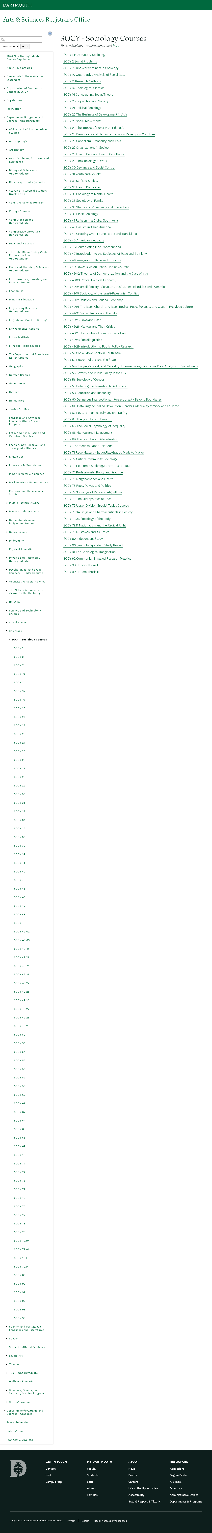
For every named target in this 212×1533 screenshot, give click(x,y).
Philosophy (16, 540)
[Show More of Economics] (6, 291)
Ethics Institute (19, 337)
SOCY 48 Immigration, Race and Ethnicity (92, 260)
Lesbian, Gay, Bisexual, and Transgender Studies (27, 446)
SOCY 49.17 (21, 966)
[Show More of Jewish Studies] (6, 409)
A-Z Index (176, 1482)
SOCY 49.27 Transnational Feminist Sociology (94, 333)
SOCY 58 (20, 1086)
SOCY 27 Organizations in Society (86, 147)
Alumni (91, 1488)
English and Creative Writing (28, 320)
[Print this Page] (50, 33)
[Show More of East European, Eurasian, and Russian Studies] (6, 279)
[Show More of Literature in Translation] (6, 465)
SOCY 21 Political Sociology (82, 108)
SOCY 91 (19, 1292)
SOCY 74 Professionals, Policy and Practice (93, 472)
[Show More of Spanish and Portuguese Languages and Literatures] (6, 1326)
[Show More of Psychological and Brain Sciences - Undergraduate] (6, 569)
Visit (48, 1475)
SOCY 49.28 (21, 1017)
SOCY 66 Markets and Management (87, 432)
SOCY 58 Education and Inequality (87, 393)
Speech (14, 1338)
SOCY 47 (19, 906)
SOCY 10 (19, 674)
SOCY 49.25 (21, 991)
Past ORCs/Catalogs (20, 1439)
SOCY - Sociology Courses (29, 639)
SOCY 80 (20, 1275)
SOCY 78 (19, 1223)
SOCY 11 (19, 682)
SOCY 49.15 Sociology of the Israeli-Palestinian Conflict (101, 293)
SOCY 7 (19, 665)
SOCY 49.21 (21, 974)
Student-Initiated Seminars (27, 1347)
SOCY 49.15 (21, 957)
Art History (16, 149)
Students (92, 1475)
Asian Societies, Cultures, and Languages (29, 160)
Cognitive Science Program (26, 202)
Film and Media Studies (24, 345)
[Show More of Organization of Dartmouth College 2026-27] (4, 88)
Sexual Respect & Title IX (144, 1501)
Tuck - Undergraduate (23, 1373)
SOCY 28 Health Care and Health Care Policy (94, 154)
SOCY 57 (19, 1077)
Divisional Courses (21, 243)
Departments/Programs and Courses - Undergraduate (25, 119)
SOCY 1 (18, 648)
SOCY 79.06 (22, 1249)
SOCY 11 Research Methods (82, 81)
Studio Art (16, 1356)
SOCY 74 (19, 1189)
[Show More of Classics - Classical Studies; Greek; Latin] (6, 190)
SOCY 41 (19, 863)
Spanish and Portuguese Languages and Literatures (26, 1328)
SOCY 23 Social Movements (82, 121)
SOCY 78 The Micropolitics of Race (87, 499)
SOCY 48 (20, 914)
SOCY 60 (20, 1095)
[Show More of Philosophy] (6, 540)
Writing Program (20, 1402)
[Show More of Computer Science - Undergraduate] (6, 219)
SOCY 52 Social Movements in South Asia (92, 353)
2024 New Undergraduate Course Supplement (23, 57)
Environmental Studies (24, 328)
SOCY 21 (19, 717)
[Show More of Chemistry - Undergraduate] (6, 182)
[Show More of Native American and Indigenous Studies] (6, 520)
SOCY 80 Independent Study (83, 538)
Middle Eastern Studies (24, 503)
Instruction (14, 109)
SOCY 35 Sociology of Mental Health (88, 194)
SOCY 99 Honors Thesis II (81, 572)
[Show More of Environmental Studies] (6, 328)
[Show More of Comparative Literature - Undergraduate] (6, 231)
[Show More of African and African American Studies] (6, 129)
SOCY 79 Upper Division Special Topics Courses (96, 505)
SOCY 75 (19, 1198)
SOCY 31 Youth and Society (82, 174)
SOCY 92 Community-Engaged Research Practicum (98, 558)
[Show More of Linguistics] (6, 456)
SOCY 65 (20, 1129)
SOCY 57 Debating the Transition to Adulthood (95, 386)
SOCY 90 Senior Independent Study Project (93, 545)
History (14, 392)
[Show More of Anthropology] (6, 141)
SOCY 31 (19, 803)
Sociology (15, 631)
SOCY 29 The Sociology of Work (85, 161)
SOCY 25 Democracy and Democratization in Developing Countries (109, 134)
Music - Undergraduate (24, 511)
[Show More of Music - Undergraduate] (6, 511)
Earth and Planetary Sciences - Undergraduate (29, 268)
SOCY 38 (20, 845)
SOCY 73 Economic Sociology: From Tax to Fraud (97, 465)
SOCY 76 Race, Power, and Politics (87, 485)
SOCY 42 (19, 871)
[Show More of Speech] (6, 1338)
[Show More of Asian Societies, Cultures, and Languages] (6, 158)
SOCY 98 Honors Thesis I (80, 565)
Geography (16, 366)
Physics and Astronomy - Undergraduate (25, 559)
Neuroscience (18, 532)
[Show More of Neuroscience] (6, 532)
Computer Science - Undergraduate (22, 221)
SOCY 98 (20, 1309)
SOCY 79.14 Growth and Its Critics (86, 532)
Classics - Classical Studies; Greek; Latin (28, 192)
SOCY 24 (19, 742)
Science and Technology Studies (25, 612)
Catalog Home (16, 1431)
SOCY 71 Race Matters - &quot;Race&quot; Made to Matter (103, 452)
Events (132, 1475)
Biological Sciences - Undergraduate (23, 172)
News (131, 1469)
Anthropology (18, 141)
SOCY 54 (20, 1052)
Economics (16, 291)
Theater (14, 1364)
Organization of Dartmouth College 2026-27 (24, 90)
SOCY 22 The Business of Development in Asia (95, 114)
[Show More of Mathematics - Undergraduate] (6, 482)
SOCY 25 (19, 751)
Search (25, 46)
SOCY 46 (20, 897)
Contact (51, 1469)
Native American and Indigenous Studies (22, 521)
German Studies (19, 375)
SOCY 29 (19, 785)
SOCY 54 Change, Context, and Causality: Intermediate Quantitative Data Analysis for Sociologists (130, 366)
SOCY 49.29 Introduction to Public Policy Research (98, 346)
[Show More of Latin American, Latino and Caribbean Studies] (6, 433)
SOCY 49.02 (22, 931)
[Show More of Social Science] (6, 622)
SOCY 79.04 (22, 1241)
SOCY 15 (19, 691)
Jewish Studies (19, 409)
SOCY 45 (20, 888)
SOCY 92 (19, 1301)
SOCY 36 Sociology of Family (83, 200)
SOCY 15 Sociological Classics (83, 88)
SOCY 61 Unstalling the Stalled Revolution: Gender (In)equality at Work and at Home (121, 406)
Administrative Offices (184, 1495)
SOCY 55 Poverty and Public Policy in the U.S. (95, 373)
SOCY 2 (19, 657)
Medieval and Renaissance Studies (26, 492)
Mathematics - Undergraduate (29, 482)
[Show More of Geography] (6, 366)
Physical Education (21, 549)
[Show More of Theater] (6, 1364)
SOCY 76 (19, 1206)
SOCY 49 (20, 923)
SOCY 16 (19, 699)
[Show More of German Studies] (6, 375)
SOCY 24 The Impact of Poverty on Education (94, 127)
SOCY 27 (19, 768)
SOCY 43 (20, 880)
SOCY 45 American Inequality (83, 240)
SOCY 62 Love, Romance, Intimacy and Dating (95, 412)
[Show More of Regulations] (4, 100)
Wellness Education (22, 1381)
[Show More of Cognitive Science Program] (6, 202)
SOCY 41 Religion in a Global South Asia (90, 220)
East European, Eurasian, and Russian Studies (28, 280)
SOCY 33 (20, 811)
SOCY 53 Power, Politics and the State (89, 359)
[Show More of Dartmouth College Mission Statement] (4, 76)
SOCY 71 (19, 1163)
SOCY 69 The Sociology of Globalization (90, 439)
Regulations (14, 100)
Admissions (177, 1469)
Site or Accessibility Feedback (110, 1520)
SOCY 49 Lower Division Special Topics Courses (96, 267)
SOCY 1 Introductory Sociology (84, 55)
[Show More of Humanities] (6, 400)
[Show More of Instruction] (4, 109)
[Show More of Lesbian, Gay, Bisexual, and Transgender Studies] (6, 445)
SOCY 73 (19, 1180)
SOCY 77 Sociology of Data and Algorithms (92, 492)
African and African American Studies (28, 131)
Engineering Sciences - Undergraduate (24, 309)
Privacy (71, 1520)
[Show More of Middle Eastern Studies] (6, 503)
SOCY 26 (19, 760)
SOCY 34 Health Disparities (82, 187)
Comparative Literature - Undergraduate (25, 233)
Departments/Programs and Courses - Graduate (25, 1412)
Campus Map (54, 1482)
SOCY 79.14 (21, 1266)
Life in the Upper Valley (143, 1488)
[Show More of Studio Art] (6, 1356)
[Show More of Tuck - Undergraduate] (6, 1373)
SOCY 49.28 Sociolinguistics (82, 340)
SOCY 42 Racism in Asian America (87, 227)
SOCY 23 (19, 734)
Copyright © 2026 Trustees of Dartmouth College (36, 1520)
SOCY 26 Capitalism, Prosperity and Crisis (92, 141)
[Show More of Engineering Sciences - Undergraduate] (6, 308)
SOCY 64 (20, 1120)
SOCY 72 (19, 1172)
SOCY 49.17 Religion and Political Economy (93, 300)
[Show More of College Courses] (6, 211)
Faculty (91, 1469)
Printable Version (18, 1422)
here (116, 45)
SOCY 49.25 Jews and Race (82, 320)
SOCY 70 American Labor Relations (87, 446)
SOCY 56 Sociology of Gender (83, 379)
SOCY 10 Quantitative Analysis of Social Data (94, 74)
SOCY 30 (20, 794)
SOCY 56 (20, 1069)
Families (92, 1495)
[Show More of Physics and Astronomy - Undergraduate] (6, 557)
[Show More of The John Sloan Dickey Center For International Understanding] (6, 252)
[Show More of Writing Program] (6, 1402)
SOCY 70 (20, 1155)
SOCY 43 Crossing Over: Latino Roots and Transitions (100, 233)
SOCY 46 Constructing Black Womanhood (92, 247)
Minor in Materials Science (26, 474)
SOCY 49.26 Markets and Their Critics (89, 326)
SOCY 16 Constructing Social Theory (88, 94)
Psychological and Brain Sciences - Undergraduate (26, 571)
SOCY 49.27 (21, 1009)
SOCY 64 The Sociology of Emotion (87, 419)
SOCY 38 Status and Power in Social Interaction (96, 207)
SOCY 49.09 (22, 940)
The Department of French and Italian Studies (29, 356)
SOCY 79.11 (21, 1258)
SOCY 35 (20, 828)
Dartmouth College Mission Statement (25, 78)
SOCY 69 (20, 1146)
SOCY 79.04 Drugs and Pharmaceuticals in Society (98, 512)
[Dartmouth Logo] (17, 5)
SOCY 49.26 (21, 1000)
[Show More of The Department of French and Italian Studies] (6, 354)
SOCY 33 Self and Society (80, 180)
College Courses (20, 211)
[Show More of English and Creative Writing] (6, 320)
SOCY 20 (20, 708)
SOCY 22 (19, 725)
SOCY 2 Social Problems (80, 61)
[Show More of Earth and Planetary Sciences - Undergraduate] (6, 267)
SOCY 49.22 (21, 983)
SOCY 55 (20, 1060)
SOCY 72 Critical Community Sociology (90, 459)
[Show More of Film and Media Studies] (6, 345)
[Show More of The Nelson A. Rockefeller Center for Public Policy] (6, 590)
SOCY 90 (20, 1283)
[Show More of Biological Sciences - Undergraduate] (6, 170)
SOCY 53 (20, 1043)
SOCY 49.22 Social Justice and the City (90, 313)
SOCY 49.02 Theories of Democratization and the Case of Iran (105, 273)
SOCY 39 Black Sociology (80, 214)
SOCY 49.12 (21, 949)
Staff (90, 1482)
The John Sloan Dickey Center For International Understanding (29, 255)
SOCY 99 (20, 1318)
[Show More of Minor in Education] (6, 299)
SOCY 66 (20, 1137)
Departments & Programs (186, 1501)
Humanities (16, 400)
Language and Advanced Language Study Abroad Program (25, 421)
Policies (85, 1520)
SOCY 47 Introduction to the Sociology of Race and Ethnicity (105, 253)
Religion (14, 602)
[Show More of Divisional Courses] (6, 243)
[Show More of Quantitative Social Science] (6, 581)
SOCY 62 (19, 1112)
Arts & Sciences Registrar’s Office (46, 19)
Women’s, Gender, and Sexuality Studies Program (26, 1391)
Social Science (18, 622)
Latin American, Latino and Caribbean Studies (27, 434)
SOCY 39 (20, 854)
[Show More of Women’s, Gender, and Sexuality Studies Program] (6, 1390)
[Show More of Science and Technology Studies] (6, 610)
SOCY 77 (19, 1215)
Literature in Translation (25, 465)
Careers (133, 1482)
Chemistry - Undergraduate (27, 182)
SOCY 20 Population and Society (85, 101)
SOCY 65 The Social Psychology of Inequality (94, 426)
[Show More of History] (6, 392)
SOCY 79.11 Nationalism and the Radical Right (94, 525)
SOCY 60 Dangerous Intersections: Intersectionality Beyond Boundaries (112, 399)
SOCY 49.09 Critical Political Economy (89, 280)
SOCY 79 (19, 1232)
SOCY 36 (20, 837)
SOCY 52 (19, 1034)
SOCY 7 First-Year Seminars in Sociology (91, 68)
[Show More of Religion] (6, 602)
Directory (176, 1488)
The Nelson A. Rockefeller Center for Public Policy (26, 591)
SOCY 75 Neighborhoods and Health (88, 479)
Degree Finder (178, 1475)
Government (17, 383)
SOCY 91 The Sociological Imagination (89, 552)
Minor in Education (21, 299)
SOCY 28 (19, 777)
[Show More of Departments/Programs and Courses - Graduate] (4, 1410)
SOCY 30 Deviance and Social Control (89, 167)
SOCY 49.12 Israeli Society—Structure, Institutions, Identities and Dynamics (114, 287)
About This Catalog (19, 68)
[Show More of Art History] (6, 149)
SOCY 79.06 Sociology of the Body (86, 519)
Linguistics (16, 456)
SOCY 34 (20, 820)
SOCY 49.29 (21, 1026)
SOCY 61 (19, 1103)
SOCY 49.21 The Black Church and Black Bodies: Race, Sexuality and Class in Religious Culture (128, 306)
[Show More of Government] (6, 383)
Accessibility (136, 1495)
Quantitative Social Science (27, 581)
